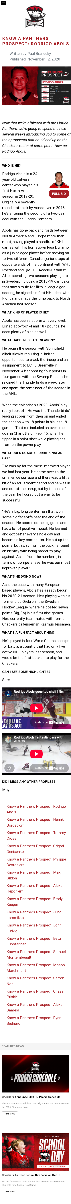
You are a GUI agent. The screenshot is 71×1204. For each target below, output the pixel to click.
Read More (10, 1114)
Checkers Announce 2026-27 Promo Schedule (31, 1097)
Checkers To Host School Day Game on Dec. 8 (31, 1175)
